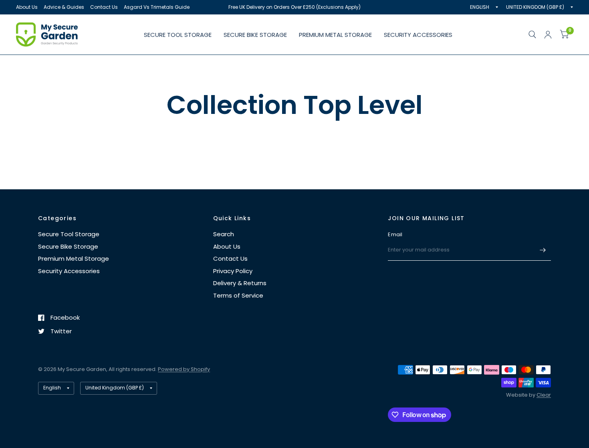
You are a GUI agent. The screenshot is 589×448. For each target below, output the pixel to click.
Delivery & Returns (239, 283)
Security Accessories (418, 34)
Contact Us (104, 7)
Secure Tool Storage (178, 34)
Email (395, 234)
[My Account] (548, 34)
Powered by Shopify (184, 369)
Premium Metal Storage (335, 34)
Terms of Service (238, 295)
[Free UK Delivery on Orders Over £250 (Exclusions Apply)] (294, 7)
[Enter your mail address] (543, 250)
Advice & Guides (64, 7)
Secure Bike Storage (255, 34)
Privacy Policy (232, 271)
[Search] (532, 34)
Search (223, 234)
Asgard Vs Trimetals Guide (157, 7)
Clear (544, 395)
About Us (27, 7)
